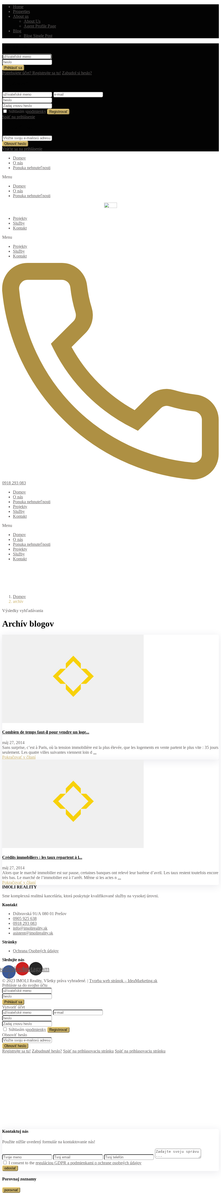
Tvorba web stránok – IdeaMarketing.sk (123, 980)
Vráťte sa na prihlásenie (22, 149)
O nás (18, 163)
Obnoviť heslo (15, 144)
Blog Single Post (38, 35)
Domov (19, 158)
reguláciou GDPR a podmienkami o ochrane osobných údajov (88, 1163)
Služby (19, 223)
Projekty (20, 218)
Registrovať (58, 112)
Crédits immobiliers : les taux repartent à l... (42, 857)
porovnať (11, 1190)
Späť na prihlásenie (18, 116)
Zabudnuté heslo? (47, 1051)
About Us (32, 21)
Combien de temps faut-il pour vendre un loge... (45, 732)
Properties (21, 11)
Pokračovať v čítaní (19, 757)
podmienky (36, 111)
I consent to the (75, 1163)
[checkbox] (5, 1162)
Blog (17, 31)
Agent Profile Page (40, 26)
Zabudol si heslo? (77, 73)
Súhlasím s (27, 111)
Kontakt (20, 228)
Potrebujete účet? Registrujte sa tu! (31, 73)
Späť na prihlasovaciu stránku (88, 1051)
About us (21, 16)
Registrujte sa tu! (16, 1051)
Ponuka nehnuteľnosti (31, 167)
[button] (110, 177)
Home (18, 6)
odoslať (10, 1168)
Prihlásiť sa (13, 68)
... (94, 752)
